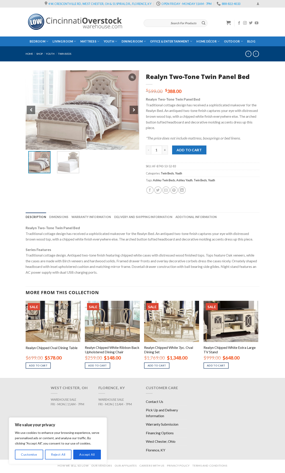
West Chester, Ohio (160, 441)
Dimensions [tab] (59, 217)
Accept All (87, 454)
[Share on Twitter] (158, 190)
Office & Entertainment (169, 41)
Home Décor (206, 41)
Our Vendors (101, 465)
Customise (29, 454)
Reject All (58, 454)
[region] (58, 440)
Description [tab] (36, 217)
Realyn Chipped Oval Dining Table (51, 348)
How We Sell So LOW (73, 465)
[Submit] (203, 23)
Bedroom (37, 41)
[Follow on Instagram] (245, 23)
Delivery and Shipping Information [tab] (143, 217)
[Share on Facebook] (150, 190)
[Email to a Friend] (166, 190)
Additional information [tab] (196, 217)
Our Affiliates (126, 465)
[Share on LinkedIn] (182, 190)
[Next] (258, 339)
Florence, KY (155, 450)
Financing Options (160, 433)
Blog (251, 41)
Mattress (88, 41)
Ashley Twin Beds (164, 180)
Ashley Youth (184, 180)
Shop (39, 53)
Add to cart (189, 150)
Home (29, 53)
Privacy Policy (178, 465)
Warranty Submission (162, 424)
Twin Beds (64, 53)
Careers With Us (151, 465)
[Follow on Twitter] (250, 23)
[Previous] (25, 339)
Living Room (63, 41)
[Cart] (228, 22)
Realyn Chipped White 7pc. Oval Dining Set (168, 349)
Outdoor (232, 41)
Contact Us (154, 401)
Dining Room (132, 41)
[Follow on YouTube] (256, 23)
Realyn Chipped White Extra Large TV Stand (230, 349)
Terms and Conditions (209, 465)
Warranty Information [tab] (91, 217)
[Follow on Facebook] (239, 23)
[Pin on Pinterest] (174, 190)
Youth (109, 41)
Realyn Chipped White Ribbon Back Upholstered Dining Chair (112, 349)
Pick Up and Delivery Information (162, 413)
